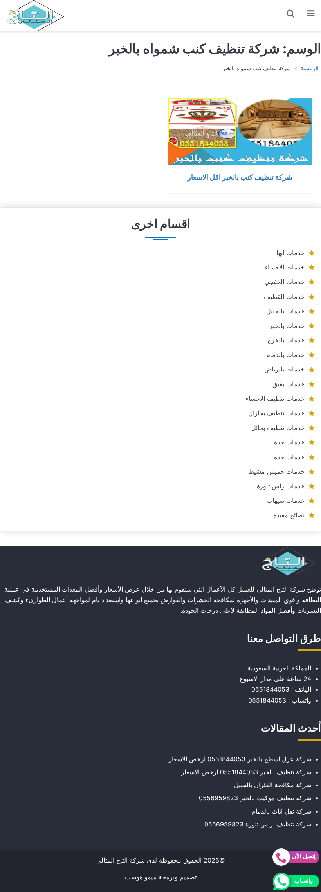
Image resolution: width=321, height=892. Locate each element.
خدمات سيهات (286, 500)
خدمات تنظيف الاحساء (275, 398)
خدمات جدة (289, 442)
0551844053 (270, 689)
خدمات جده (289, 457)
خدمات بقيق (288, 384)
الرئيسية (310, 68)
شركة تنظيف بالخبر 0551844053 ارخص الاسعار (246, 772)
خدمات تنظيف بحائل (278, 427)
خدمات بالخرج (286, 340)
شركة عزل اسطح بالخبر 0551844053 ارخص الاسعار (240, 759)
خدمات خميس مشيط (276, 471)
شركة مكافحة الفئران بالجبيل (272, 785)
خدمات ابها (290, 253)
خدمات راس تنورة (281, 486)
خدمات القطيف (284, 296)
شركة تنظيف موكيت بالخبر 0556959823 (255, 798)
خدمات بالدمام (285, 355)
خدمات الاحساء (285, 267)
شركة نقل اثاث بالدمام (281, 811)
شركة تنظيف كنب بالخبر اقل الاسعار (240, 177)
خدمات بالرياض (284, 369)
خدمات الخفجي (285, 282)
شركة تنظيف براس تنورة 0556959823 (257, 824)
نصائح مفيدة (289, 515)
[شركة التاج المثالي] (35, 15)
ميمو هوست (141, 877)
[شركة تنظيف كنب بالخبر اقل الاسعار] (240, 131)
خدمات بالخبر (287, 325)
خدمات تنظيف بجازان (276, 413)
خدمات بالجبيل (285, 311)
